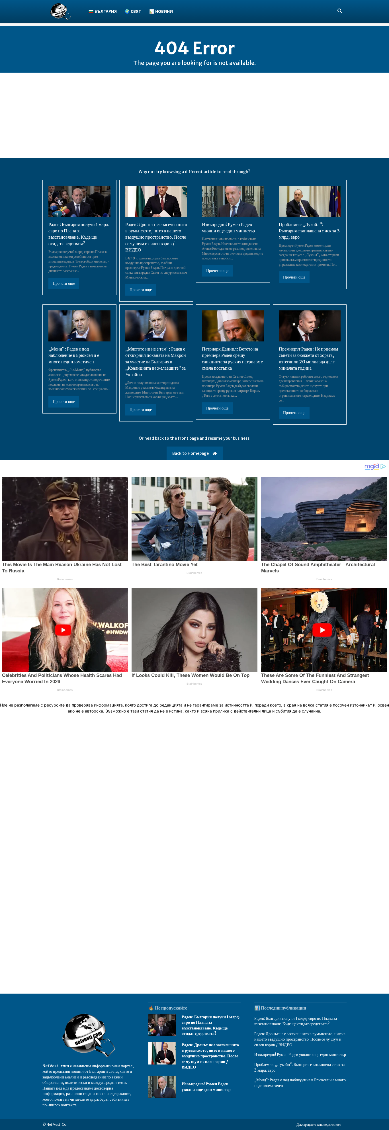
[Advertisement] (194, 115)
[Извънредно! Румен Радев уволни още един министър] (233, 201)
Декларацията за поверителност (318, 1124)
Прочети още (64, 283)
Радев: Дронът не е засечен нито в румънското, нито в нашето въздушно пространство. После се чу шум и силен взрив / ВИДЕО (156, 237)
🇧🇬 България (103, 11)
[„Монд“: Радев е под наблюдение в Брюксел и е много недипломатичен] (79, 325)
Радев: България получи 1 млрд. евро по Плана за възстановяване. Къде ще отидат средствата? (79, 234)
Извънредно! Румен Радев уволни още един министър (300, 1054)
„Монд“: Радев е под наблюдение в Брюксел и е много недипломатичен (73, 355)
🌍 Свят (133, 11)
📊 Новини (161, 11)
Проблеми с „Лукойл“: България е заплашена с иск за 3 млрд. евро (309, 231)
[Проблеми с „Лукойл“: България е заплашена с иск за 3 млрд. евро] (310, 201)
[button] (340, 12)
